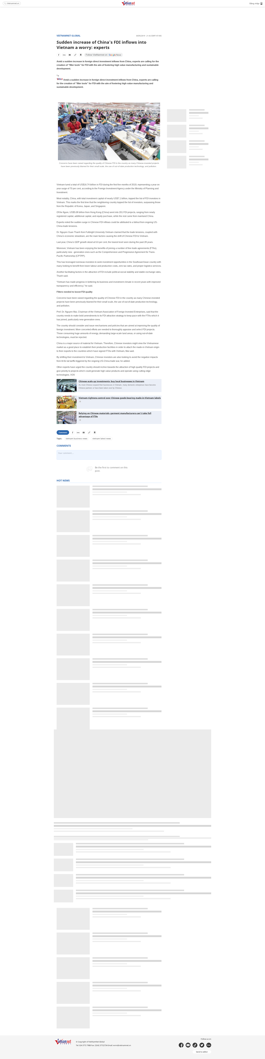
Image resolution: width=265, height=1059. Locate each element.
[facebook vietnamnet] (181, 1045)
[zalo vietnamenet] (208, 1045)
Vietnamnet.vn (13, 3)
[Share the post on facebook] (59, 55)
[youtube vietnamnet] (188, 1045)
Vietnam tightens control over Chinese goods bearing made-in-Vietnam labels (120, 397)
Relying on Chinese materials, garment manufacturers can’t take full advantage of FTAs (115, 415)
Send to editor (202, 1052)
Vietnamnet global (68, 35)
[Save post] (81, 55)
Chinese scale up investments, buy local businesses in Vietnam (111, 381)
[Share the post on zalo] (64, 55)
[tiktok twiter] (201, 1045)
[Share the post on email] (70, 55)
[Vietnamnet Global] (135, 5)
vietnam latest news (101, 438)
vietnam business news (76, 438)
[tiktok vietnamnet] (195, 1045)
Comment (63, 432)
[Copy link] (75, 55)
